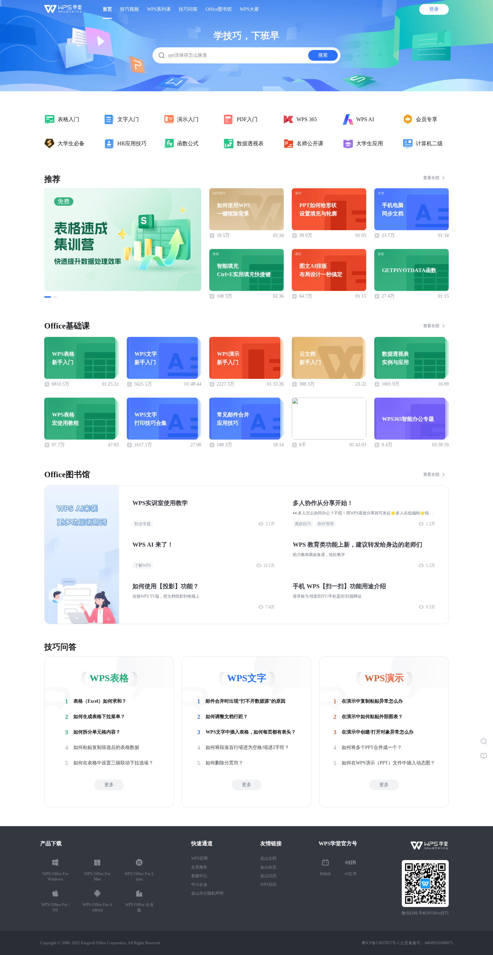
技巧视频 (129, 9)
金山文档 (268, 858)
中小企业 (199, 884)
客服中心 (199, 875)
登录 (434, 9)
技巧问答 (188, 9)
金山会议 (268, 867)
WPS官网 (199, 858)
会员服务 (199, 867)
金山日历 (268, 875)
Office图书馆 (219, 9)
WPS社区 (268, 884)
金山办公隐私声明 (207, 893)
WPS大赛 (249, 9)
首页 (107, 9)
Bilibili (325, 873)
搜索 (323, 55)
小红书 (350, 873)
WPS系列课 (159, 9)
